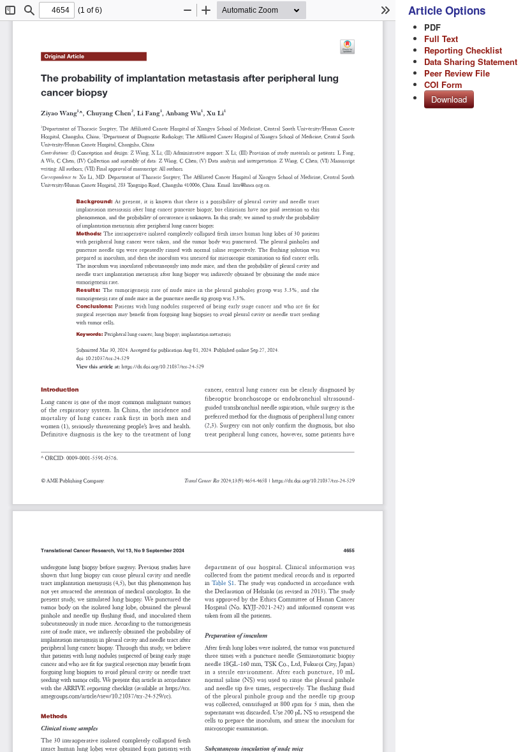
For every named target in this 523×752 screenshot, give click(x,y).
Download (449, 99)
